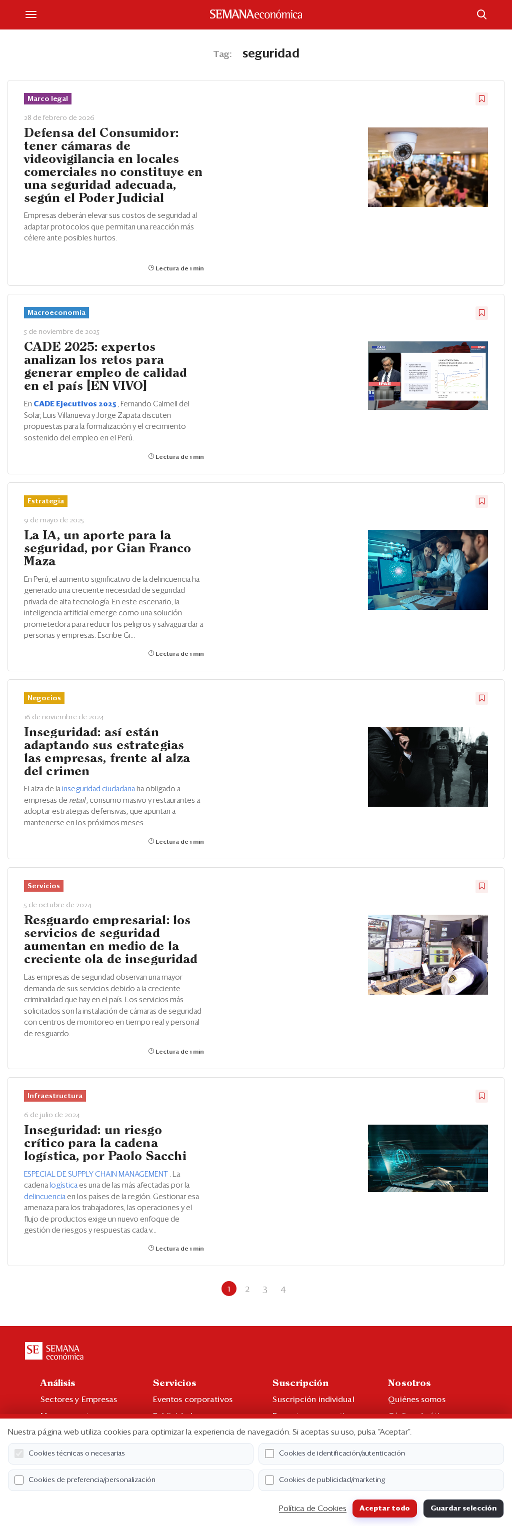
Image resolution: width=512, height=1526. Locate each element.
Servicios (44, 886)
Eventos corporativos (192, 1400)
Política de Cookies (312, 1509)
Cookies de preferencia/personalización (92, 1480)
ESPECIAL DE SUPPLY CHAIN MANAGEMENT (97, 1174)
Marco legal (48, 98)
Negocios (44, 698)
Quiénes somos (416, 1400)
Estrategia (46, 501)
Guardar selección (463, 1508)
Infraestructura (55, 1096)
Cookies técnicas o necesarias (76, 1453)
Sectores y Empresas (79, 1400)
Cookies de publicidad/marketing (332, 1480)
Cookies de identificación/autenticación (342, 1453)
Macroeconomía (57, 312)
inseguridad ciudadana (99, 789)
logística (64, 1185)
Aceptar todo (385, 1508)
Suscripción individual (313, 1400)
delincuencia (45, 1197)
